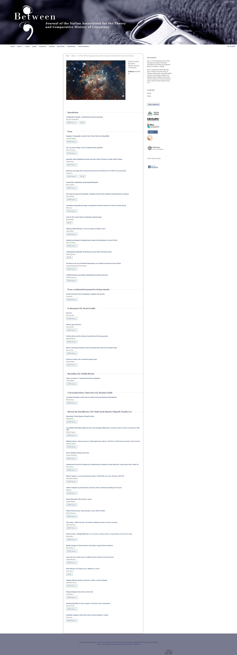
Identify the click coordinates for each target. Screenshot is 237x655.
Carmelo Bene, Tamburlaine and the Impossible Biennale (82, 182)
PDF (83, 122)
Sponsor (52, 46)
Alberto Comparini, (94, 488)
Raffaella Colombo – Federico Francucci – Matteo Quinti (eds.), (103, 441)
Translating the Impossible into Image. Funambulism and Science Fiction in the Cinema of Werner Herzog (96, 205)
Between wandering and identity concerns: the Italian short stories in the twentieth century (91, 348)
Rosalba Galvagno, (89, 545)
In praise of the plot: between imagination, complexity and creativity (85, 294)
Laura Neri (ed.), (90, 557)
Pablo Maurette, (82, 569)
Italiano (149, 96)
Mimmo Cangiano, (95, 476)
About (19, 46)
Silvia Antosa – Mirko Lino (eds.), (91, 522)
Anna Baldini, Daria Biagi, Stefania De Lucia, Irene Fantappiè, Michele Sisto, (103, 429)
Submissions (71, 46)
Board (34, 46)
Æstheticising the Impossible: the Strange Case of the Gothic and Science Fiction (88, 252)
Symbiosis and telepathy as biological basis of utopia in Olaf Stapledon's (91, 240)
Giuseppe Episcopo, (86, 580)
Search (232, 46)
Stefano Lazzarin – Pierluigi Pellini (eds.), (99, 534)
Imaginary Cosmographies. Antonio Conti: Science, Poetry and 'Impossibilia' (87, 136)
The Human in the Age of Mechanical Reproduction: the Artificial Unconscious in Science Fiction (93, 263)
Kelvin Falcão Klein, (79, 499)
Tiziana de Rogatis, (79, 592)
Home (13, 46)
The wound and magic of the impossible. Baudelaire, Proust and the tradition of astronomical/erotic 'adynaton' (97, 194)
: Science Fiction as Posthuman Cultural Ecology (84, 217)
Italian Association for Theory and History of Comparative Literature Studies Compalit (111, 642)
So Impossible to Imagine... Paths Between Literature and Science (84, 117)
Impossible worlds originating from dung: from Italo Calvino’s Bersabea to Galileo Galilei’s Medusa (94, 159)
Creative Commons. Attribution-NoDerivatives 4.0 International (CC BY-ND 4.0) (120, 644)
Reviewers (61, 46)
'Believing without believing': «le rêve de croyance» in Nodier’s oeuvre (85, 229)
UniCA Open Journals (154, 158)
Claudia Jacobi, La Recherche (102, 464)
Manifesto (42, 46)
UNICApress (143, 642)
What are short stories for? (73, 324)
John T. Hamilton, (77, 453)
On (81, 359)
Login (231, 2)
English (149, 93)
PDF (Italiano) (72, 122)
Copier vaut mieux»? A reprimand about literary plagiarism (83, 378)
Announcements (83, 46)
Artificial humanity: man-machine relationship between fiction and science (87, 275)
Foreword (69, 313)
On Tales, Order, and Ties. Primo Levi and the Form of (87, 336)
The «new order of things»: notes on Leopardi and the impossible (84, 148)
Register (226, 2)
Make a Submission (153, 104)
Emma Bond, (80, 416)
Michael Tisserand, (85, 511)
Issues (27, 46)
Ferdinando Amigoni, (87, 615)
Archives (73, 56)
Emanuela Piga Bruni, (88, 603)
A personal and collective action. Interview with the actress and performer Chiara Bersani (91, 397)
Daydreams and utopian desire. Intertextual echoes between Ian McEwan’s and (96, 171)
